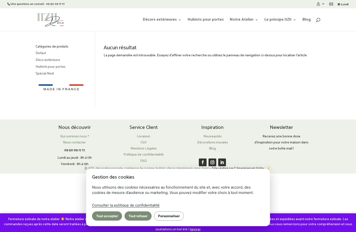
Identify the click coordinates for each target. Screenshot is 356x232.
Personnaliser (169, 216)
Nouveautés (212, 136)
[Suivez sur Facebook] (203, 162)
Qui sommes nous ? (74, 136)
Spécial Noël (45, 73)
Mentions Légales (144, 148)
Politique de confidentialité (144, 154)
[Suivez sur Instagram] (212, 162)
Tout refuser (138, 216)
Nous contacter (74, 142)
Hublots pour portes (206, 20)
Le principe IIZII (278, 20)
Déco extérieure (48, 60)
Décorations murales (212, 142)
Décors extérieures (160, 20)
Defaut (41, 53)
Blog (306, 20)
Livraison (143, 136)
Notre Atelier (242, 20)
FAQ (143, 161)
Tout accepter (107, 216)
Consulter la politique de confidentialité (126, 205)
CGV (143, 142)
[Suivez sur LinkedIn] (222, 162)
